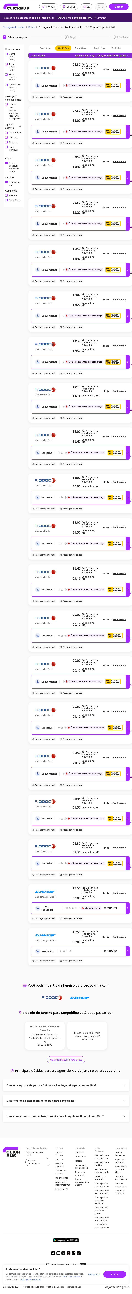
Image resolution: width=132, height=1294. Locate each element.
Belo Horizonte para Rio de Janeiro (102, 1210)
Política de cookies (71, 1276)
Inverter (101, 17)
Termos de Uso (74, 1286)
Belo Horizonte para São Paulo (102, 1171)
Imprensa (59, 1159)
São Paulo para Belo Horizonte (102, 1192)
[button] (119, 70)
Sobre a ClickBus (59, 1154)
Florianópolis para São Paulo (102, 1226)
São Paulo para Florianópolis (102, 1219)
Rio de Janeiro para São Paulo (102, 1185)
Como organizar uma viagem (82, 1182)
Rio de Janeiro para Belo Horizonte (101, 1200)
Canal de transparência (121, 1185)
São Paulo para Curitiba (102, 1164)
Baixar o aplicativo (59, 1165)
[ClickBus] (16, 6)
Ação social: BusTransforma (62, 1183)
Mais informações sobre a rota (66, 1059)
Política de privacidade (30, 1279)
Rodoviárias (80, 1156)
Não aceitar (94, 1274)
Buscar (119, 6)
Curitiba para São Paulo (101, 1178)
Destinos (79, 1152)
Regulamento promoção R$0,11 (121, 1169)
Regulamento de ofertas (121, 1161)
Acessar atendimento (34, 1162)
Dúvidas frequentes (120, 1154)
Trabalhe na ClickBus (60, 1172)
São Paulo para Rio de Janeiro (102, 1157)
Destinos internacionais (121, 1178)
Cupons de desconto (80, 1173)
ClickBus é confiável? (119, 1192)
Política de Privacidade (34, 1286)
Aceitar (114, 1274)
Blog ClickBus (61, 1177)
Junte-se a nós (61, 1189)
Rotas (31, 27)
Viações (78, 1160)
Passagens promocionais (81, 1166)
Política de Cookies (55, 1286)
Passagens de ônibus (14, 27)
